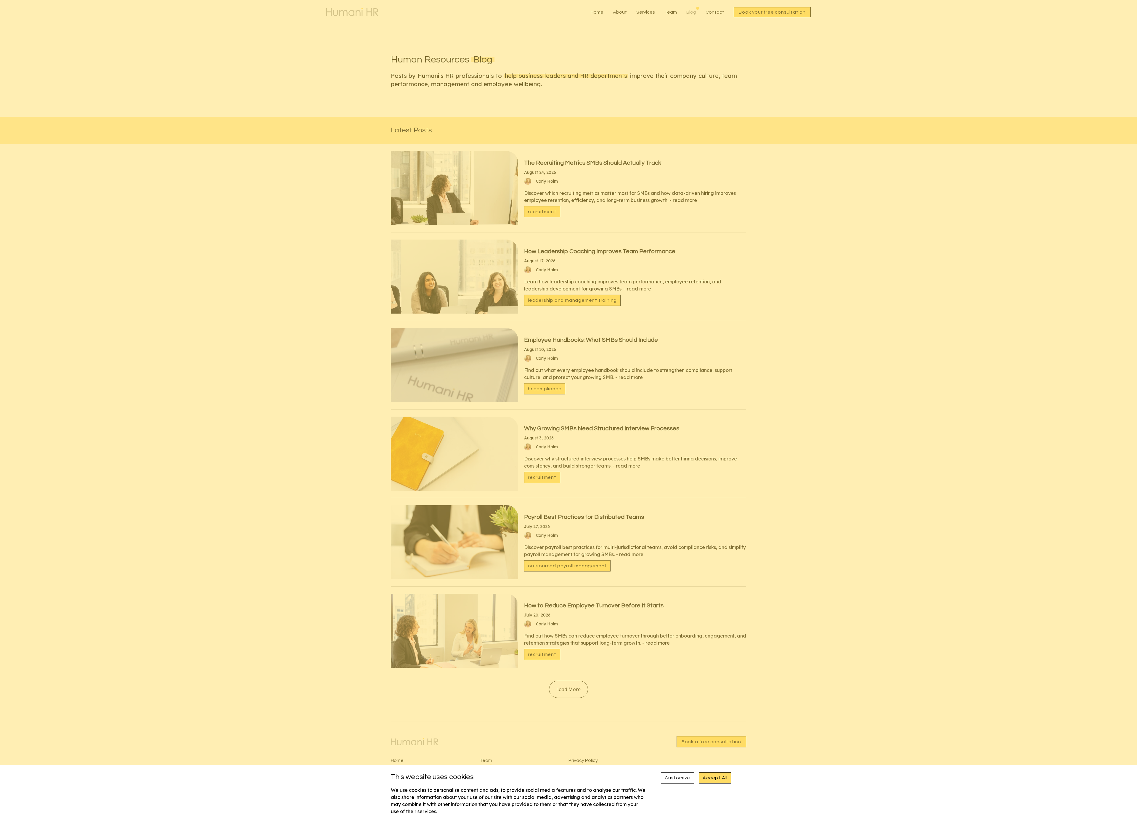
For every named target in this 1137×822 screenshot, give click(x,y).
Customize (677, 778)
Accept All (715, 778)
